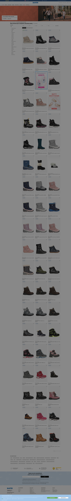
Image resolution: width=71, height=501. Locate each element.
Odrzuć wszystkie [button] (63, 497)
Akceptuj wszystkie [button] (52, 497)
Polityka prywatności (35, 497)
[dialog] (35, 250)
